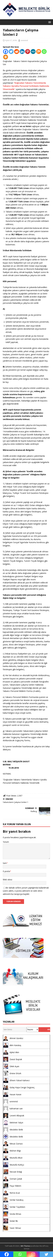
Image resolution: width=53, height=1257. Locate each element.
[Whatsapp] (44, 51)
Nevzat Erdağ (16, 1171)
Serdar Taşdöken (17, 1207)
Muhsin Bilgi (15, 1150)
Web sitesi (7, 879)
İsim (5, 863)
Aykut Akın (14, 1052)
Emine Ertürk (15, 1073)
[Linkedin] (22, 51)
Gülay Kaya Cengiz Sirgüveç (22, 1087)
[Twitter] (11, 51)
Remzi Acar (15, 1193)
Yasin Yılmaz (15, 1228)
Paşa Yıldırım (15, 1185)
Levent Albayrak (17, 1115)
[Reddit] (16, 51)
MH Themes (25, 1246)
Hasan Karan (15, 1094)
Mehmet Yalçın (16, 1122)
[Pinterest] (27, 51)
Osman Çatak (16, 1178)
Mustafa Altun (16, 1157)
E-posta (6, 871)
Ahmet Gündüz (16, 1038)
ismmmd (24, 40)
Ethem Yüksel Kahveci (20, 1080)
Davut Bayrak (16, 1059)
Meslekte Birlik (16, 1129)
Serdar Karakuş (16, 1200)
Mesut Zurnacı (16, 1143)
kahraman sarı (16, 1108)
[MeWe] (33, 51)
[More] (5, 57)
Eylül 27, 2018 (11, 40)
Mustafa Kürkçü (17, 1164)
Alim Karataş (15, 1045)
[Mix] (38, 51)
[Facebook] (5, 51)
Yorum (6, 842)
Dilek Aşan (14, 1066)
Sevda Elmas (15, 1214)
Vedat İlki (14, 1221)
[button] (49, 22)
